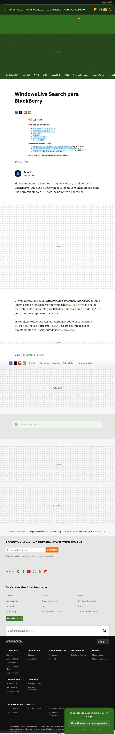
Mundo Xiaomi (12, 672)
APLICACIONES (54, 9)
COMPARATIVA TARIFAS (75, 9)
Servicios (56, 362)
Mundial (26, 74)
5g (43, 606)
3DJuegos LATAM (35, 708)
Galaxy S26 (14, 74)
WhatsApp (11, 611)
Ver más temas (14, 618)
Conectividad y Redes (88, 611)
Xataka (9, 655)
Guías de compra (50, 600)
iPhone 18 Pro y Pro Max (86, 531)
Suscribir (52, 550)
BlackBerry (44, 362)
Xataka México (12, 708)
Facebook (16, 112)
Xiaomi (81, 595)
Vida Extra (32, 658)
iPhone (81, 606)
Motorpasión (97, 655)
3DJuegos (32, 655)
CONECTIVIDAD (16, 9)
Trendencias (11, 683)
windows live (86, 362)
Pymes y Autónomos (33, 688)
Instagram (100, 9)
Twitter (110, 9)
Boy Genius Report (32, 354)
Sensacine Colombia (54, 713)
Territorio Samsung (87, 600)
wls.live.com (67, 330)
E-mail (29, 112)
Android (10, 606)
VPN (45, 74)
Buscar (104, 630)
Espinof (52, 658)
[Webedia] (108, 2)
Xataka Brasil (12, 712)
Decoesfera (11, 687)
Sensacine (54, 655)
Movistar (10, 595)
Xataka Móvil (12, 658)
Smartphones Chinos (52, 611)
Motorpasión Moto (100, 658)
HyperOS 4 (55, 74)
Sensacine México (57, 708)
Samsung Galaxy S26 (62, 531)
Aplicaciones (12, 600)
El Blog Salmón (34, 683)
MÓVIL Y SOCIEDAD (35, 9)
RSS (40, 571)
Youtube (105, 9)
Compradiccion (13, 691)
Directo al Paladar (78, 655)
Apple (45, 595)
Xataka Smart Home (12, 667)
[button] (27, 172)
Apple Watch (98, 74)
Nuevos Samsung (80, 74)
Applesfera (11, 662)
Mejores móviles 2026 (39, 531)
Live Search (77, 304)
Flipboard (95, 9)
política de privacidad (43, 555)
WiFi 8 (36, 74)
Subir (101, 642)
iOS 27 (66, 74)
